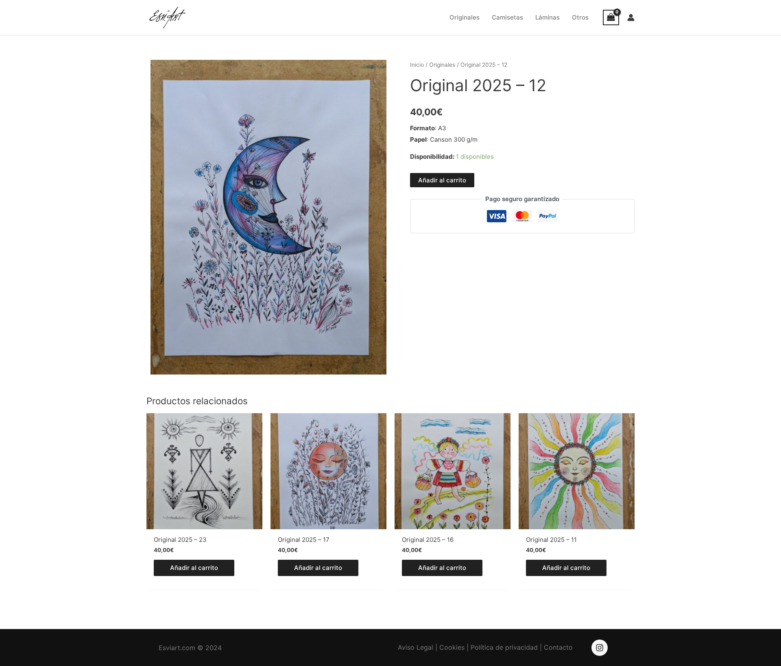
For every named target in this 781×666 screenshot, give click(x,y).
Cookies (452, 647)
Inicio (417, 64)
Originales (442, 64)
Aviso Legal (415, 647)
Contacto (558, 647)
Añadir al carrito (442, 180)
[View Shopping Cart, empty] (611, 17)
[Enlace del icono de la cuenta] (631, 17)
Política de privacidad (504, 647)
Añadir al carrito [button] (194, 568)
